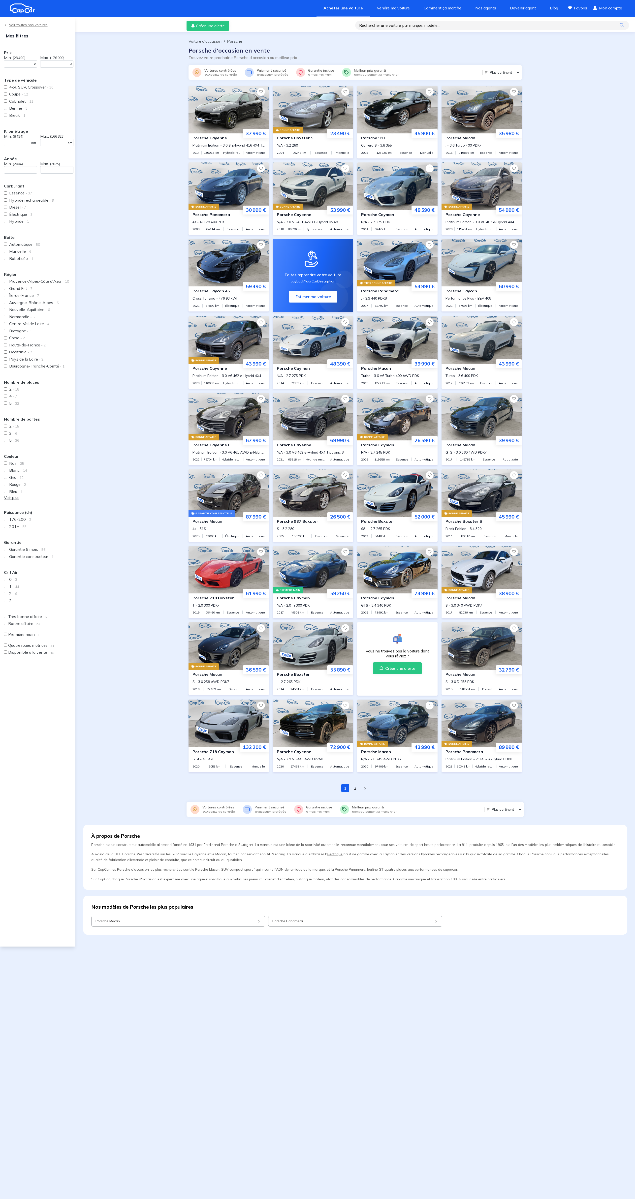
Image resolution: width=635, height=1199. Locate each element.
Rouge (17, 484)
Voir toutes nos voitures (28, 25)
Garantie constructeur (31, 556)
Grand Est (20, 288)
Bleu (16, 491)
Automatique (24, 244)
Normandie (22, 316)
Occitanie (20, 351)
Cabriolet (21, 101)
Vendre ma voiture (393, 7)
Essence (20, 192)
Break (17, 115)
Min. (14, 57)
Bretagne (20, 330)
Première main (23, 634)
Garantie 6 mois (27, 549)
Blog (554, 7)
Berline (18, 108)
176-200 (20, 519)
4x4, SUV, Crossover (31, 87)
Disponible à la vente (31, 652)
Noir (16, 463)
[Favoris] (261, 92)
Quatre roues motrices (31, 645)
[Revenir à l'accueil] (24, 8)
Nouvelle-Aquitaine (29, 309)
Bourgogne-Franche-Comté (36, 366)
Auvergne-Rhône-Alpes (34, 302)
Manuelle (20, 251)
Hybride (19, 221)
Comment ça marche (442, 7)
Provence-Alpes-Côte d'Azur (39, 281)
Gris (16, 477)
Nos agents (485, 7)
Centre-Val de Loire (29, 323)
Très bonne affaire (27, 616)
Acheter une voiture (343, 7)
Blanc (18, 470)
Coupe (18, 94)
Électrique (20, 214)
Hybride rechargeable (31, 200)
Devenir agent (523, 7)
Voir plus (11, 497)
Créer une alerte (210, 25)
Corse (17, 337)
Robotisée (21, 258)
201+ (18, 526)
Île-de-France (24, 295)
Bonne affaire (24, 623)
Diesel (17, 207)
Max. (52, 57)
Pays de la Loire (26, 359)
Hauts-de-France (27, 344)
